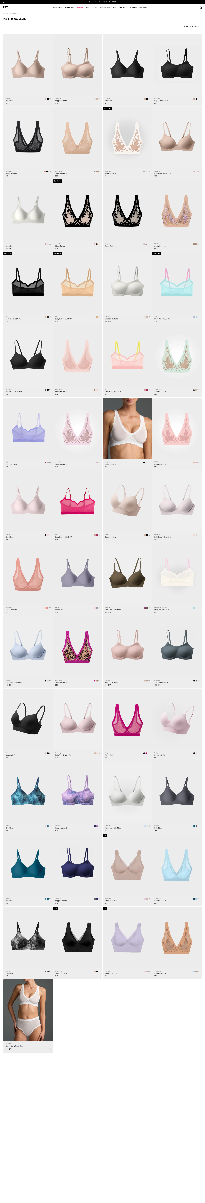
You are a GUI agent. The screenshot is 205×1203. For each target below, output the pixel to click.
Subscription (132, 7)
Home (5, 14)
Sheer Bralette (11, 173)
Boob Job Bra (110, 537)
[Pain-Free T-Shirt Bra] (48, 680)
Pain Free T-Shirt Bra (162, 173)
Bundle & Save (105, 7)
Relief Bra (9, 101)
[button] (4, 2)
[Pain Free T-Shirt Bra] (194, 171)
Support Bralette (61, 101)
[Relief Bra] (45, 99)
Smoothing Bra (111, 901)
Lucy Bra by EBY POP (14, 319)
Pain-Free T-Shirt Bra (14, 682)
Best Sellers (57, 7)
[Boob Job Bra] (145, 535)
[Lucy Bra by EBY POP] (45, 317)
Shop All (121, 7)
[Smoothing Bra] (145, 899)
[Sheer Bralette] (45, 171)
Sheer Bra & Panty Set (14, 1046)
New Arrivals (69, 7)
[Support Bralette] (95, 99)
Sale (114, 7)
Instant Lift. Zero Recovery (102, 2)
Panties (94, 7)
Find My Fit (143, 7)
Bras (87, 7)
